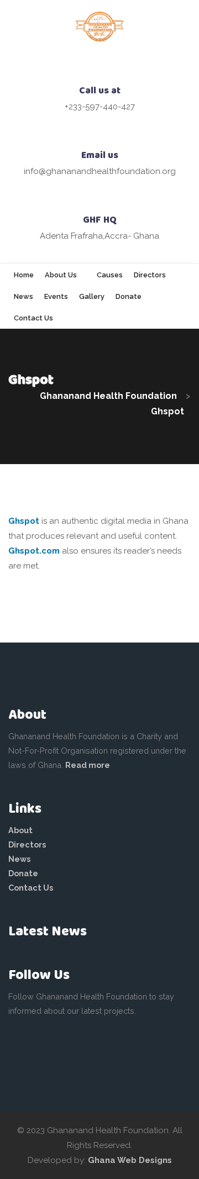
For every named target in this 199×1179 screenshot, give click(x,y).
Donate (23, 873)
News (19, 859)
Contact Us (30, 887)
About (20, 830)
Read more (87, 765)
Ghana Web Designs (130, 1160)
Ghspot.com (34, 551)
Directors (27, 844)
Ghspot (23, 521)
